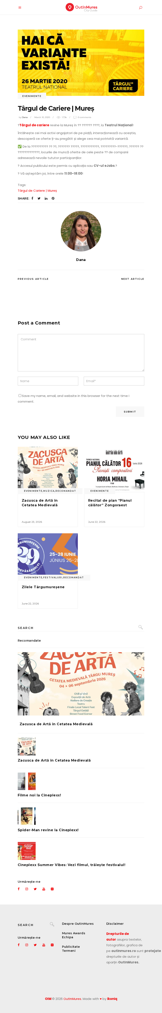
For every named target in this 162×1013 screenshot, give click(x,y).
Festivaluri (52, 577)
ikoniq (112, 999)
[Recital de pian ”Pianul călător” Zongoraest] (114, 469)
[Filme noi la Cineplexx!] (81, 781)
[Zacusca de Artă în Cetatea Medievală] (48, 469)
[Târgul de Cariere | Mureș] (81, 231)
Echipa (67, 937)
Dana (25, 117)
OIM (48, 999)
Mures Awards (73, 933)
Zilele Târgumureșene (43, 587)
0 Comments (84, 117)
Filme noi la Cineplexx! (39, 795)
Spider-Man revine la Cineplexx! (48, 830)
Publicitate (71, 947)
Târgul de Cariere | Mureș (37, 190)
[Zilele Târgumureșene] (48, 555)
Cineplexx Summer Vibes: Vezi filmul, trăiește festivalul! (71, 865)
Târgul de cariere (34, 125)
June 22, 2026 (96, 521)
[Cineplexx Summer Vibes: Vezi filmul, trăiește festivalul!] (81, 851)
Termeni (69, 951)
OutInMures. (72, 999)
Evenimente (32, 96)
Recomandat (65, 491)
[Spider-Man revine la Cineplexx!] (81, 816)
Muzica (49, 491)
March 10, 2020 (42, 117)
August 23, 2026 (32, 521)
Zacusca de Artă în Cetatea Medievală (56, 724)
